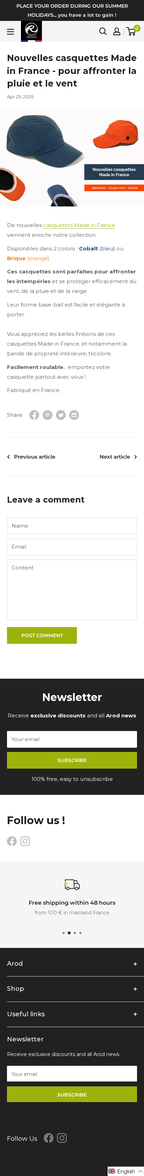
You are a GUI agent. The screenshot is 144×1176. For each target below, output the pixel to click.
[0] (131, 31)
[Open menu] (10, 32)
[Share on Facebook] (34, 415)
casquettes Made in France (79, 225)
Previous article (34, 456)
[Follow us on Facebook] (12, 841)
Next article (115, 456)
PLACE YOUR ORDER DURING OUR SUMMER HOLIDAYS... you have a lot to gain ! (72, 10)
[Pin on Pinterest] (47, 415)
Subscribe (72, 760)
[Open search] (103, 31)
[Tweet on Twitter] (61, 415)
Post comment (42, 635)
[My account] (116, 31)
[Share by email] (74, 415)
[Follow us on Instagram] (25, 841)
